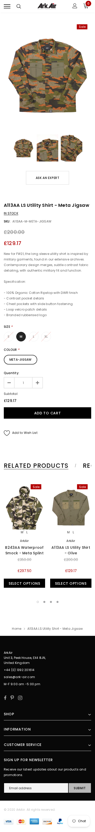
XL (46, 336)
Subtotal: (11, 394)
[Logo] (46, 6)
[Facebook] (5, 698)
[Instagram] (20, 698)
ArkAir (24, 541)
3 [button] (51, 602)
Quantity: (11, 373)
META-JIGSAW (20, 359)
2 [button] (44, 602)
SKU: (7, 221)
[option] (47, 74)
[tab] (39, 465)
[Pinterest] (12, 698)
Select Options (24, 583)
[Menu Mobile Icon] (7, 6)
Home (16, 628)
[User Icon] (74, 6)
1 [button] (38, 602)
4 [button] (57, 602)
